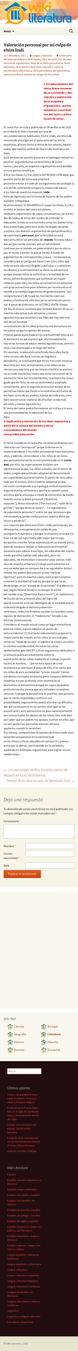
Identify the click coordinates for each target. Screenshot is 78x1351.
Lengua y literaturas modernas (23, 1286)
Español (11, 1174)
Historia (19, 1042)
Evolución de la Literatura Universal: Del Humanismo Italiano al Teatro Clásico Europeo (23, 1141)
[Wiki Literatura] (39, 13)
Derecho (19, 1050)
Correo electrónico (12, 856)
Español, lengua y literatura (22, 1189)
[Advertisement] (23, 102)
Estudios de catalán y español (23, 1195)
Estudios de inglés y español (22, 1221)
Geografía (20, 1034)
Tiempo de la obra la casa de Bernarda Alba (40, 780)
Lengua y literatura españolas (23, 1275)
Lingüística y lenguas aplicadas (23, 1316)
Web (6, 865)
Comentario (12, 821)
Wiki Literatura (14, 1343)
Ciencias (19, 1026)
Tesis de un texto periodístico (46, 63)
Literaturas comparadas (20, 1322)
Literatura (54, 1034)
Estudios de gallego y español (23, 1215)
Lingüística (13, 1310)
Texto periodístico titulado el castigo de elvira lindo (31, 74)
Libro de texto (49, 59)
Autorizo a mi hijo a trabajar (22, 1151)
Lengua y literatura (42, 55)
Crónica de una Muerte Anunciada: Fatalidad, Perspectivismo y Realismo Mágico (22, 1098)
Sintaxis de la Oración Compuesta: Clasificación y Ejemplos (22, 1128)
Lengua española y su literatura (24, 1264)
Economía (54, 1050)
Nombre (10, 846)
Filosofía (53, 1042)
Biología (53, 1026)
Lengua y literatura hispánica (22, 1281)
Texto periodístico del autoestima (51, 70)
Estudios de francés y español (23, 1210)
